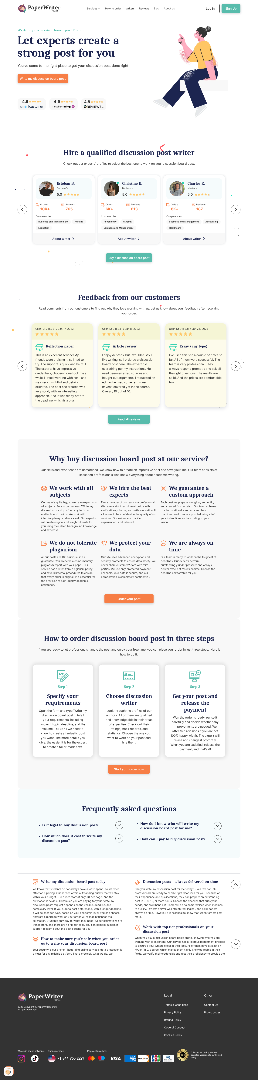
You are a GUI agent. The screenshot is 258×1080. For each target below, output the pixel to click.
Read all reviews (129, 419)
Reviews (144, 8)
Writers (130, 8)
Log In (210, 8)
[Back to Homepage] (39, 8)
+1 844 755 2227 (70, 1058)
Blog (156, 8)
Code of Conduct (174, 1027)
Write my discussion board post (43, 78)
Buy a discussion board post (129, 258)
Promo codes (212, 1012)
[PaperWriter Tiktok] (35, 1059)
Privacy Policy (173, 1012)
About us (169, 8)
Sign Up (231, 8)
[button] (93, 8)
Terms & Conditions (176, 1004)
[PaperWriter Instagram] (21, 1059)
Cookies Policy (173, 1035)
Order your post (129, 599)
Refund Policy (172, 1019)
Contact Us (211, 1004)
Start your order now (129, 769)
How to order (113, 8)
